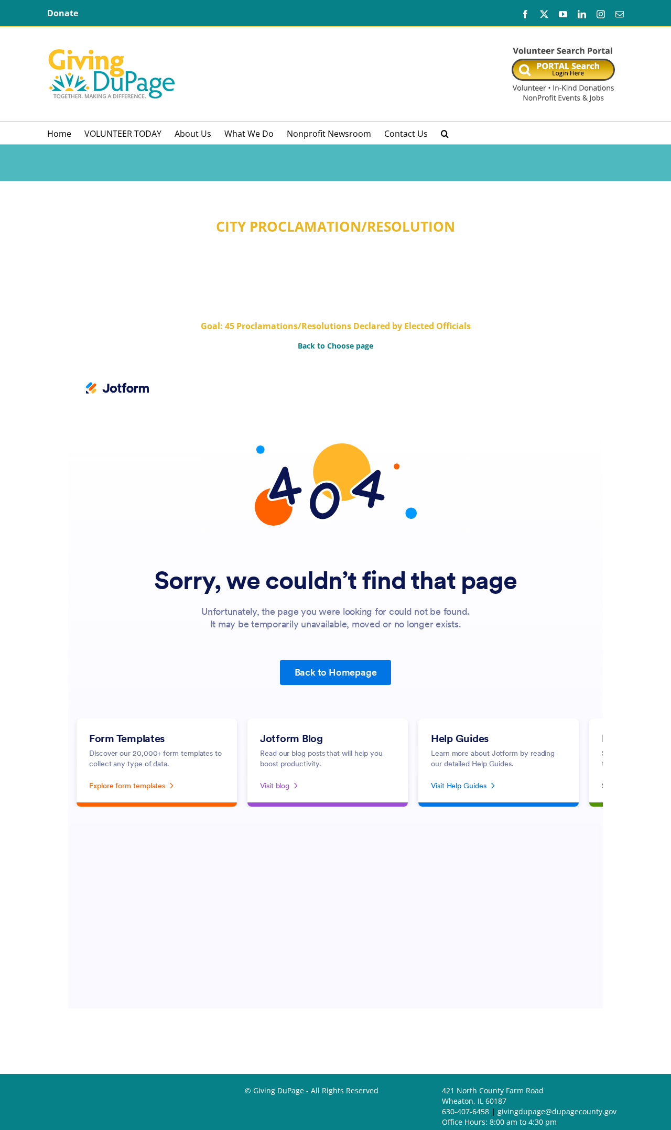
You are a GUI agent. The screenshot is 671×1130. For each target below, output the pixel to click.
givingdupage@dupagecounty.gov (556, 1111)
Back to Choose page (335, 346)
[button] (445, 133)
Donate (62, 13)
